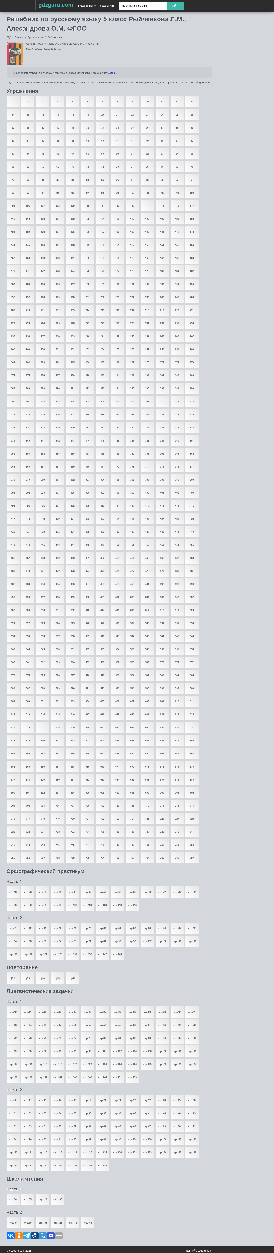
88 (147, 179)
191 (132, 284)
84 (87, 179)
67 (28, 166)
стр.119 (57, 1064)
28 (28, 127)
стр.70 (147, 892)
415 (177, 505)
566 (102, 662)
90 (177, 179)
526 (87, 623)
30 (57, 127)
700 (162, 792)
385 (117, 479)
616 (73, 714)
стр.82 (192, 892)
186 (58, 284)
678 (28, 779)
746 (73, 845)
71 (87, 166)
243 (132, 336)
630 (87, 727)
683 (102, 779)
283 (147, 375)
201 (87, 297)
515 (117, 610)
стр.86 (13, 905)
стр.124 (43, 954)
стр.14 (57, 1100)
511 (58, 610)
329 (58, 427)
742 (13, 845)
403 (192, 492)
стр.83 (147, 1038)
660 (147, 753)
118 (13, 219)
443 (13, 545)
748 (102, 845)
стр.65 (117, 1126)
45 (87, 140)
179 (147, 271)
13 (192, 101)
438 (132, 532)
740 (177, 831)
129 (177, 219)
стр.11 (28, 1012)
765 (162, 858)
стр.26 (87, 928)
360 (132, 453)
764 (147, 858)
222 (13, 323)
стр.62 (117, 892)
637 (192, 727)
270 (147, 362)
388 (162, 479)
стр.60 (42, 941)
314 (28, 414)
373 (132, 466)
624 (192, 714)
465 (147, 558)
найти (175, 5)
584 (177, 675)
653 (43, 753)
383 (87, 479)
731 (43, 831)
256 (132, 349)
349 (162, 440)
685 (132, 779)
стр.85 (177, 1038)
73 (117, 166)
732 (58, 831)
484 (43, 584)
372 (117, 466)
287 (13, 388)
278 (73, 375)
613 (28, 714)
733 (73, 831)
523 (43, 623)
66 (13, 166)
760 (87, 858)
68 (43, 166)
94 (43, 192)
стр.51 (72, 1025)
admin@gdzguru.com (199, 1250)
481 (192, 571)
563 (58, 662)
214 (87, 310)
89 (162, 179)
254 (102, 349)
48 (132, 140)
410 (102, 505)
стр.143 (28, 1165)
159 (43, 258)
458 (43, 558)
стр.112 (192, 1139)
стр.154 (87, 1165)
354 (43, 453)
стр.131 (132, 1152)
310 (162, 401)
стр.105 (132, 1051)
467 (177, 558)
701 (177, 792)
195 (192, 284)
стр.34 (57, 892)
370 (87, 466)
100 (132, 192)
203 (117, 297)
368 (58, 466)
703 (13, 805)
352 (13, 453)
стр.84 (102, 941)
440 (162, 532)
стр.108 (102, 905)
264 (58, 362)
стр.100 (72, 905)
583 (162, 675)
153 (147, 245)
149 (87, 245)
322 (147, 414)
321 (132, 414)
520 (192, 610)
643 (87, 740)
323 (162, 414)
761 (102, 858)
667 (58, 766)
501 (102, 597)
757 (43, 858)
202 (102, 297)
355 (58, 453)
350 (177, 440)
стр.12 (28, 928)
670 (102, 766)
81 (43, 179)
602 (58, 701)
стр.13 (42, 1100)
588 (43, 688)
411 (117, 505)
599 (13, 701)
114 (147, 206)
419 (43, 518)
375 (162, 466)
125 (117, 219)
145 (28, 245)
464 (132, 558)
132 (28, 232)
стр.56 (28, 941)
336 (162, 427)
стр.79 (87, 1038)
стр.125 (117, 1064)
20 (102, 114)
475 (102, 571)
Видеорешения (87, 5)
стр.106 (162, 941)
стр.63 (102, 1126)
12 (177, 101)
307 (117, 401)
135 (73, 232)
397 (102, 492)
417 (13, 518)
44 (72, 140)
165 (132, 258)
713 (162, 805)
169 (192, 258)
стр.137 (28, 1077)
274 (13, 375)
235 (13, 336)
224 (43, 323)
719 (58, 818)
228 (102, 323)
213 (73, 310)
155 (177, 245)
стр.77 (72, 1038)
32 (87, 127)
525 (73, 623)
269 (132, 362)
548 (28, 649)
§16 (28, 978)
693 (58, 792)
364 (192, 453)
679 (43, 779)
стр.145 (72, 1077)
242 (117, 336)
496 (28, 597)
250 (43, 349)
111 (102, 206)
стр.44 (162, 928)
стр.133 (177, 1064)
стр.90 (28, 905)
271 (162, 362)
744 (43, 845)
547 (13, 649)
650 (192, 740)
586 (13, 688)
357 (87, 453)
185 (43, 284)
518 (162, 610)
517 (147, 610)
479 (162, 571)
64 (177, 153)
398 (117, 492)
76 (162, 166)
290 (58, 388)
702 (192, 792)
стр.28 (28, 892)
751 (147, 845)
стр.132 (72, 954)
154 (162, 245)
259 (177, 349)
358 (102, 453)
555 (132, 649)
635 (162, 727)
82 (57, 179)
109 (73, 206)
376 (177, 466)
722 (102, 818)
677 (13, 779)
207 (177, 297)
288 (28, 388)
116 (177, 206)
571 (177, 662)
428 (177, 518)
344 (87, 440)
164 (117, 258)
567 (117, 662)
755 (13, 858)
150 (102, 245)
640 (43, 740)
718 (43, 818)
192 (147, 284)
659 (132, 753)
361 (147, 453)
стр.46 (42, 1025)
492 (162, 584)
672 (132, 766)
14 (13, 114)
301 (28, 401)
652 (28, 753)
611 (192, 701)
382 (73, 479)
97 (87, 192)
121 (58, 219)
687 (162, 779)
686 (147, 779)
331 (87, 427)
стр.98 (87, 1051)
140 (147, 232)
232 (162, 323)
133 (43, 232)
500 (87, 597)
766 (177, 858)
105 (13, 206)
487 (87, 584)
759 (73, 858)
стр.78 (177, 892)
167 (162, 258)
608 (147, 701)
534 (13, 636)
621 (147, 714)
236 (28, 336)
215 (102, 310)
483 (28, 584)
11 (162, 101)
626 (28, 727)
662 (177, 753)
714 (177, 805)
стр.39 (117, 1113)
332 (102, 427)
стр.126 (132, 1064)
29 (43, 127)
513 (87, 610)
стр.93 (57, 1051)
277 (58, 375)
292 (87, 388)
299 (192, 388)
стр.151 (117, 1077)
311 (177, 401)
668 (73, 766)
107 (43, 206)
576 (58, 675)
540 (102, 636)
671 (117, 766)
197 (28, 297)
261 (13, 362)
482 (13, 584)
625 (13, 727)
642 (73, 740)
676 (192, 766)
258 (162, 349)
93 (28, 192)
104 (192, 192)
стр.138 (87, 954)
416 (192, 505)
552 (87, 649)
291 (73, 388)
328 (43, 427)
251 (58, 349)
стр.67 (147, 1126)
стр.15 (42, 1012)
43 (57, 140)
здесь (112, 73)
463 (117, 558)
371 (102, 466)
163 (102, 258)
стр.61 (147, 1025)
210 (28, 310)
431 (28, 532)
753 (177, 845)
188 (87, 284)
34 (117, 127)
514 (102, 610)
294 (117, 388)
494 (192, 584)
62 (147, 153)
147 (58, 245)
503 (132, 597)
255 (117, 349)
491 (147, 584)
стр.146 (117, 954)
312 (192, 401)
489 (117, 584)
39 (192, 127)
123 (87, 219)
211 (43, 310)
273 (192, 362)
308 (132, 401)
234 (192, 323)
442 (192, 532)
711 (132, 805)
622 (162, 714)
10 (147, 101)
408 (73, 505)
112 (117, 206)
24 (162, 114)
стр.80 (102, 1038)
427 (162, 518)
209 (13, 310)
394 (58, 492)
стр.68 (72, 941)
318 (87, 414)
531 (162, 623)
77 (177, 166)
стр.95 (72, 1051)
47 (117, 140)
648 (162, 740)
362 (162, 453)
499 (73, 597)
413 (147, 505)
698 (132, 792)
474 (87, 571)
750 (132, 845)
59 (102, 153)
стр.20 (87, 1012)
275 (28, 375)
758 (58, 858)
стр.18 (13, 892)
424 (117, 518)
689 (192, 779)
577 (73, 675)
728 (192, 818)
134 (58, 232)
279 (87, 375)
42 (43, 140)
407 (58, 505)
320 (117, 414)
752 (162, 845)
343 (73, 440)
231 (147, 323)
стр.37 (102, 1113)
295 (132, 388)
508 (13, 610)
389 (177, 479)
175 (87, 271)
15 (28, 114)
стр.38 (147, 928)
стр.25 (102, 1012)
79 (13, 179)
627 (43, 727)
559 (192, 649)
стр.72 (162, 892)
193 (162, 284)
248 (13, 349)
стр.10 (13, 1012)
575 (43, 675)
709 (102, 805)
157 (13, 258)
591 (87, 688)
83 (72, 179)
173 (58, 271)
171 (28, 271)
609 (162, 701)
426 (147, 518)
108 (58, 206)
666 (43, 766)
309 (147, 401)
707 (73, 805)
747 (87, 845)
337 (177, 427)
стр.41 (192, 1012)
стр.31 (13, 1113)
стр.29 (177, 1100)
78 (192, 166)
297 (162, 388)
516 (132, 610)
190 (117, 284)
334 (132, 427)
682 (87, 779)
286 (192, 375)
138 (117, 232)
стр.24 (72, 928)
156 (192, 245)
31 (72, 127)
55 (43, 153)
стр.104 (87, 905)
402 (177, 492)
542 (132, 636)
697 (117, 792)
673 (147, 766)
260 (192, 349)
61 (132, 153)
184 (28, 284)
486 (73, 584)
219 (162, 310)
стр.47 (57, 1025)
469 (13, 571)
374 (147, 466)
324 (177, 414)
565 (87, 662)
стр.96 (57, 905)
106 (28, 206)
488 (102, 584)
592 (102, 688)
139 (132, 232)
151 (117, 245)
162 (87, 258)
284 (162, 375)
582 (147, 675)
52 (192, 140)
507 (192, 597)
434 (73, 532)
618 (102, 714)
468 (192, 558)
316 (58, 414)
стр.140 (13, 1165)
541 (117, 636)
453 (162, 545)
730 (28, 831)
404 (13, 505)
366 (28, 466)
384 (102, 479)
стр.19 (72, 1012)
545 (177, 636)
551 (73, 649)
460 (73, 558)
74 (132, 166)
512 (73, 610)
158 (28, 258)
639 (28, 740)
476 (117, 571)
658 (117, 753)
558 (177, 649)
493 (177, 584)
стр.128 (57, 954)
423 (102, 518)
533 (192, 623)
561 (28, 662)
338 (192, 427)
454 (177, 545)
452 (147, 545)
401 (162, 492)
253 (87, 349)
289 (43, 388)
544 (162, 636)
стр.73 (28, 1038)
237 (43, 336)
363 (177, 453)
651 (13, 753)
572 (192, 662)
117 (192, 206)
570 (162, 662)
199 (58, 297)
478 (147, 571)
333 (117, 427)
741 (192, 831)
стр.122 (28, 954)
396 (87, 492)
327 (28, 427)
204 (132, 297)
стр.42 (87, 892)
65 (192, 153)
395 (73, 492)
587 (28, 688)
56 (57, 153)
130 (192, 219)
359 (117, 453)
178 (132, 271)
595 (147, 688)
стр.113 (192, 1051)
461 (87, 558)
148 (73, 245)
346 (117, 440)
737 (132, 831)
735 (102, 831)
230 (132, 323)
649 (177, 740)
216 (117, 310)
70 (72, 166)
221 (192, 310)
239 (73, 336)
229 (117, 323)
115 (162, 206)
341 (43, 440)
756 (28, 858)
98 (102, 192)
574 (28, 675)
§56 (58, 978)
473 (73, 571)
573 (13, 675)
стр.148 (102, 1077)
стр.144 (57, 1077)
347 (132, 440)
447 (73, 545)
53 (13, 153)
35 (132, 127)
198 (43, 297)
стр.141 (43, 1077)
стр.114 (13, 1064)
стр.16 (42, 928)
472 (58, 571)
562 (43, 662)
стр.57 (72, 1126)
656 (87, 753)
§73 (73, 978)
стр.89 (13, 1051)
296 (147, 388)
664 (13, 766)
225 (58, 323)
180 (162, 271)
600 (28, 701)
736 (117, 831)
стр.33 (162, 1012)
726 (162, 818)
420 (58, 518)
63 (162, 153)
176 (102, 271)
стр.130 (57, 1199)
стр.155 (102, 1165)
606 (117, 701)
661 (162, 753)
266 (87, 362)
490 (132, 584)
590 (73, 688)
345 (102, 440)
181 (177, 271)
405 (28, 505)
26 (192, 114)
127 (147, 219)
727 (177, 818)
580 (117, 675)
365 (13, 466)
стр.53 (102, 1025)
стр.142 (102, 954)
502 (117, 597)
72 (102, 166)
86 (117, 179)
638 (13, 740)
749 (117, 845)
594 (132, 688)
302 (43, 401)
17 (57, 114)
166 (147, 258)
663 (192, 753)
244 (147, 336)
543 (147, 636)
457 (28, 558)
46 (102, 140)
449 (102, 545)
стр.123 (87, 1064)
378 (13, 479)
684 (117, 779)
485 (58, 584)
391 (13, 492)
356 (73, 453)
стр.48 (177, 928)
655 (73, 753)
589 (58, 688)
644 (102, 740)
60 (117, 153)
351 (192, 440)
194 (177, 284)
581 (132, 675)
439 (147, 532)
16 (43, 114)
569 (147, 662)
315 (43, 414)
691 (28, 792)
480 (177, 571)
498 (58, 597)
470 (28, 571)
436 (102, 532)
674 (162, 766)
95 (57, 192)
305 (87, 401)
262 (28, 362)
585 (192, 675)
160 (58, 258)
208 (192, 297)
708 (87, 805)
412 (132, 505)
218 (147, 310)
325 (192, 414)
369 (73, 466)
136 (87, 232)
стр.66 (132, 892)
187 (73, 284)
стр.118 (43, 1064)
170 (13, 271)
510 (43, 610)
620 (132, 714)
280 (102, 375)
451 (132, 545)
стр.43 (13, 1025)
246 (177, 336)
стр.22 (57, 928)
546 (192, 636)
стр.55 (117, 1025)
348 (147, 440)
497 (43, 597)
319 (102, 414)
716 (13, 818)
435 (87, 532)
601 (43, 701)
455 (192, 545)
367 (43, 466)
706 (58, 805)
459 (58, 558)
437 (117, 532)
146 (43, 245)
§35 (43, 978)
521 (13, 623)
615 (58, 714)
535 (28, 636)
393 (43, 492)
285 (177, 375)
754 (192, 845)
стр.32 (28, 1113)
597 (177, 688)
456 (13, 558)
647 (147, 740)
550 (58, 649)
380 (43, 479)
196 (13, 297)
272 (177, 362)
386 (132, 479)
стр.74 (87, 941)
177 (117, 271)
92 (13, 192)
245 (162, 336)
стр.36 (132, 928)
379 (28, 479)
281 (117, 375)
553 (102, 649)
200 (73, 297)
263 (43, 362)
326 (13, 427)
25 (177, 114)
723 (117, 818)
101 (147, 192)
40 (13, 140)
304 (73, 401)
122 (73, 219)
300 (13, 401)
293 (102, 388)
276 (43, 375)
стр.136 (13, 1077)
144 (13, 245)
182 (192, 271)
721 (87, 818)
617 (87, 714)
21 (117, 114)
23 (147, 114)
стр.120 (13, 954)
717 (28, 818)
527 (102, 623)
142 (177, 232)
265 (73, 362)
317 (73, 414)
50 (162, 140)
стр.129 (147, 1064)
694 (73, 792)
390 (192, 479)
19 (87, 114)
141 (162, 232)
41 (28, 140)
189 (102, 284)
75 (147, 166)
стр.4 (13, 1100)
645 (117, 740)
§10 (13, 978)
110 (87, 206)
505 (162, 597)
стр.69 (177, 1025)
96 (72, 192)
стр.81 (117, 1038)
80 (28, 179)
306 (102, 401)
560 (13, 662)
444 (28, 545)
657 (102, 753)
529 (132, 623)
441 (177, 532)
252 (73, 349)
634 (147, 727)
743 (28, 845)
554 (117, 649)
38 (177, 127)
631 (102, 727)
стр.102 (147, 941)
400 (147, 492)
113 (132, 206)
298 (177, 388)
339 (13, 440)
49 (147, 140)
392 (28, 492)
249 (28, 349)
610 (177, 701)
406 (43, 505)
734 (87, 831)
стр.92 (42, 1051)
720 (73, 818)
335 (147, 427)
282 (132, 375)
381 (58, 479)
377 (192, 466)
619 (117, 714)
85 (102, 179)
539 (87, 636)
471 (43, 571)
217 (132, 310)
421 (73, 518)
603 (73, 701)
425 (132, 518)
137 (102, 232)
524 (58, 623)
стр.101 (102, 1051)
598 (192, 688)
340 (28, 440)
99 (117, 192)
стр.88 (192, 1038)
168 (177, 258)
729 (13, 831)
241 (102, 336)
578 (87, 675)
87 (132, 179)
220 (177, 310)
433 (58, 532)
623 (177, 714)
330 (73, 427)
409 (87, 505)
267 (102, 362)
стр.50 (102, 892)
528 (117, 623)
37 (162, 127)
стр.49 (192, 1113)
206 (162, 297)
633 (132, 727)
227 (87, 323)
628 (58, 727)
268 (117, 362)
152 (132, 245)
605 (102, 701)
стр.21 (102, 1100)
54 (28, 153)
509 (28, 610)
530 (147, 623)
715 (192, 805)
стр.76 (57, 1038)
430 (13, 532)
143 (192, 232)
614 (43, 714)
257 (147, 349)
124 (102, 219)
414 (162, 505)
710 (117, 805)
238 (58, 336)
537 (58, 636)
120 (43, 219)
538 (73, 636)
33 (102, 127)
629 (73, 727)
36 (147, 127)
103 (177, 192)
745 (58, 845)
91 (192, 179)
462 (102, 558)
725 (147, 818)
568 (132, 662)
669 (87, 766)
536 (43, 636)
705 (43, 805)
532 (177, 623)
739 (162, 831)
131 (13, 232)
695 (87, 792)
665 (28, 766)
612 (13, 714)
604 (87, 701)
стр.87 (87, 1139)
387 (147, 479)
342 (58, 440)
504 (147, 597)
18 (72, 114)
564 (73, 662)
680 (58, 779)
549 (43, 649)
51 (177, 140)
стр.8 (13, 928)
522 (28, 623)
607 (132, 701)
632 (117, 727)
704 (28, 805)
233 (177, 323)
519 (177, 610)
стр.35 (72, 1113)
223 (28, 323)
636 (177, 727)
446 (58, 545)
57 (72, 153)
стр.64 (57, 941)
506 (177, 597)
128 (162, 219)
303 (58, 401)
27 (13, 127)
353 (28, 453)
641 (58, 740)
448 (87, 545)
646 (132, 740)
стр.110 (117, 905)
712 (147, 805)
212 (58, 310)
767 (192, 858)
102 (162, 192)
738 (147, 831)
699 (147, 792)
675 (177, 766)
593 (117, 688)
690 (13, 792)
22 (132, 114)
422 (87, 518)
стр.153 (132, 1077)
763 (132, 858)
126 (132, 219)
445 (43, 545)
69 (57, 166)
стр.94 (42, 905)
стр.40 (72, 892)
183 (13, 284)
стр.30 (42, 892)
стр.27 (147, 1100)
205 (147, 297)
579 (102, 675)
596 (162, 688)
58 (87, 153)
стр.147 (87, 1077)
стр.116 (132, 905)
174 (73, 271)
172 (43, 271)
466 (162, 558)
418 (28, 518)
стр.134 (192, 1064)
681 (73, 779)
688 (177, 779)
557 (162, 649)
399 (132, 492)
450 (117, 545)
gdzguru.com (55, 4)
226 (73, 323)
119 (28, 219)
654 (58, 753)
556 (147, 649)
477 (132, 571)
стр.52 (192, 928)
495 (13, 597)
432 (43, 532)
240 (87, 336)
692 (43, 792)
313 (13, 414)
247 (192, 336)
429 (192, 518)
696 (102, 792)
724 (132, 818)
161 (73, 258)
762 (117, 858)
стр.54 (13, 941)
